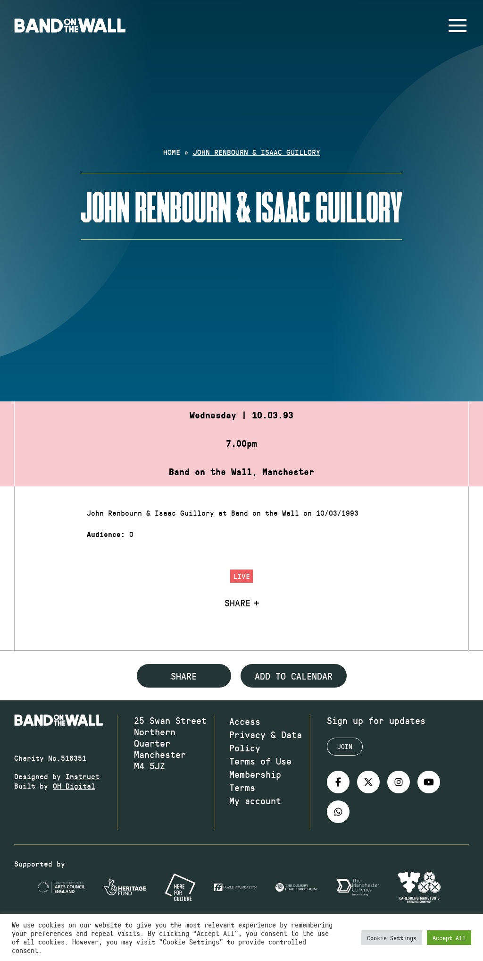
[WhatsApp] (338, 811)
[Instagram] (398, 782)
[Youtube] (428, 782)
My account (255, 800)
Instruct (83, 776)
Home (171, 152)
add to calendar (294, 676)
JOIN (344, 746)
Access (244, 721)
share (184, 676)
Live (241, 576)
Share (237, 602)
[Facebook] (338, 782)
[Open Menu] (457, 25)
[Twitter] (368, 782)
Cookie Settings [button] (391, 938)
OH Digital (74, 786)
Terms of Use (260, 761)
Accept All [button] (449, 938)
